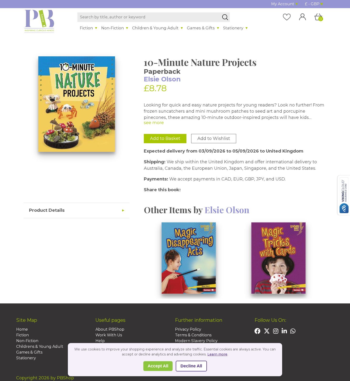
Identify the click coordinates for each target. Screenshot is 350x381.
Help (100, 341)
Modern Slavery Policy (196, 341)
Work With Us (108, 335)
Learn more (217, 354)
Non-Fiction (112, 28)
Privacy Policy (188, 329)
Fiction (86, 28)
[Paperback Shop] (39, 21)
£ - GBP (312, 4)
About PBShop (109, 329)
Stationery (233, 28)
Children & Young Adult (155, 28)
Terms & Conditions (193, 335)
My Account (282, 4)
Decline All (191, 366)
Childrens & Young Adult (39, 346)
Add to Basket (165, 138)
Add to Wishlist (213, 138)
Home (22, 329)
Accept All (158, 366)
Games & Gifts (201, 28)
